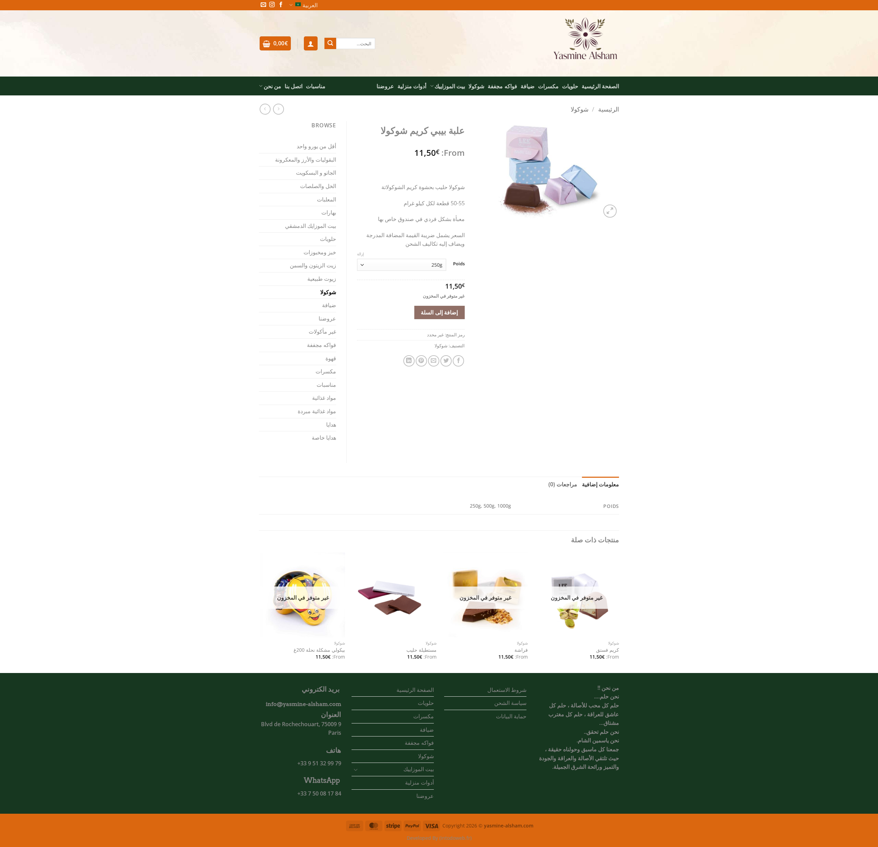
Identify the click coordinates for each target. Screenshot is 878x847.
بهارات (328, 212)
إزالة (360, 254)
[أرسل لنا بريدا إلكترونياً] (263, 5)
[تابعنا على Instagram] (272, 5)
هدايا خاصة (324, 437)
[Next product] (278, 109)
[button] (311, 43)
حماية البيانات (511, 716)
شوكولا (476, 86)
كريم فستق (607, 650)
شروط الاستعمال (506, 690)
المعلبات (326, 199)
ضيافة (528, 86)
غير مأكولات (322, 331)
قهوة (330, 358)
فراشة (521, 650)
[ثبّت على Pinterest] (421, 361)
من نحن (272, 86)
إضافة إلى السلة (439, 312)
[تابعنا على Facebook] (281, 5)
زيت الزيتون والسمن (313, 265)
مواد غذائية (324, 398)
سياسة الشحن (510, 703)
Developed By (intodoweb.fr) (439, 838)
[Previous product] (265, 109)
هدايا (331, 424)
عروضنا (385, 86)
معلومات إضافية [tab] (600, 484)
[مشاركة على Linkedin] (409, 361)
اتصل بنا (293, 86)
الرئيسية (608, 109)
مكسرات (548, 86)
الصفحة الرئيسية (600, 86)
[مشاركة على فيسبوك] (458, 361)
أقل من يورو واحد (316, 146)
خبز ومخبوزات (320, 252)
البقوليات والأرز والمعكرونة (305, 159)
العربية (310, 5)
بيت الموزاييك (450, 86)
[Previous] (619, 612)
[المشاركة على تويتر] (446, 361)
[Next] (261, 612)
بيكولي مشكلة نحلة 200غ (319, 650)
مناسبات (315, 86)
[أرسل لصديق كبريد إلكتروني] (433, 361)
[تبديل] (356, 769)
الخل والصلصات (318, 186)
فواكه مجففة (502, 86)
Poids (459, 264)
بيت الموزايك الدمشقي (310, 226)
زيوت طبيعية (321, 278)
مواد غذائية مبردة (317, 411)
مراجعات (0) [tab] (562, 484)
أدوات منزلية (412, 86)
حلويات (570, 86)
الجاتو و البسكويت (316, 172)
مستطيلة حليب (421, 650)
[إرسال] (330, 43)
